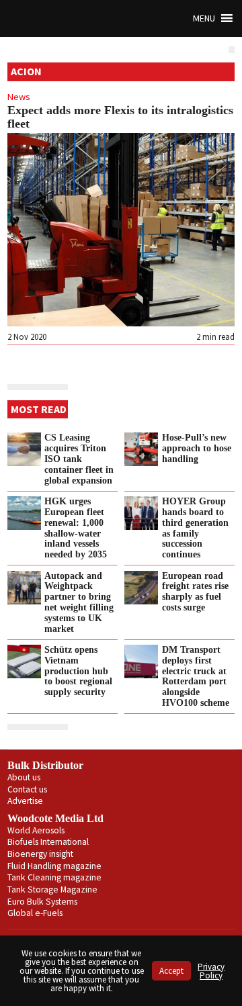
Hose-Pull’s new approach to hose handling (196, 448)
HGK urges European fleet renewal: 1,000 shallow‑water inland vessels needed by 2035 (75, 527)
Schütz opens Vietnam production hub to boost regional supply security (78, 670)
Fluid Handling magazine (54, 866)
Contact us (27, 789)
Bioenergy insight (40, 854)
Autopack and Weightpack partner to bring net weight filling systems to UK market (79, 602)
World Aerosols (36, 830)
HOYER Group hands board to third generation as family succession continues (195, 527)
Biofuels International (48, 842)
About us (23, 777)
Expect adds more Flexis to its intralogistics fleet (120, 116)
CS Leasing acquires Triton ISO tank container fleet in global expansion (79, 458)
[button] (204, 18)
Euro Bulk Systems (42, 901)
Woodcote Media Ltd (55, 818)
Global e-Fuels (35, 913)
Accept (171, 970)
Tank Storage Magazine (52, 889)
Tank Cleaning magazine (54, 877)
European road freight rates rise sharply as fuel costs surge (195, 591)
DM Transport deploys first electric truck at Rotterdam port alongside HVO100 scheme (195, 676)
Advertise (25, 801)
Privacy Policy (211, 971)
